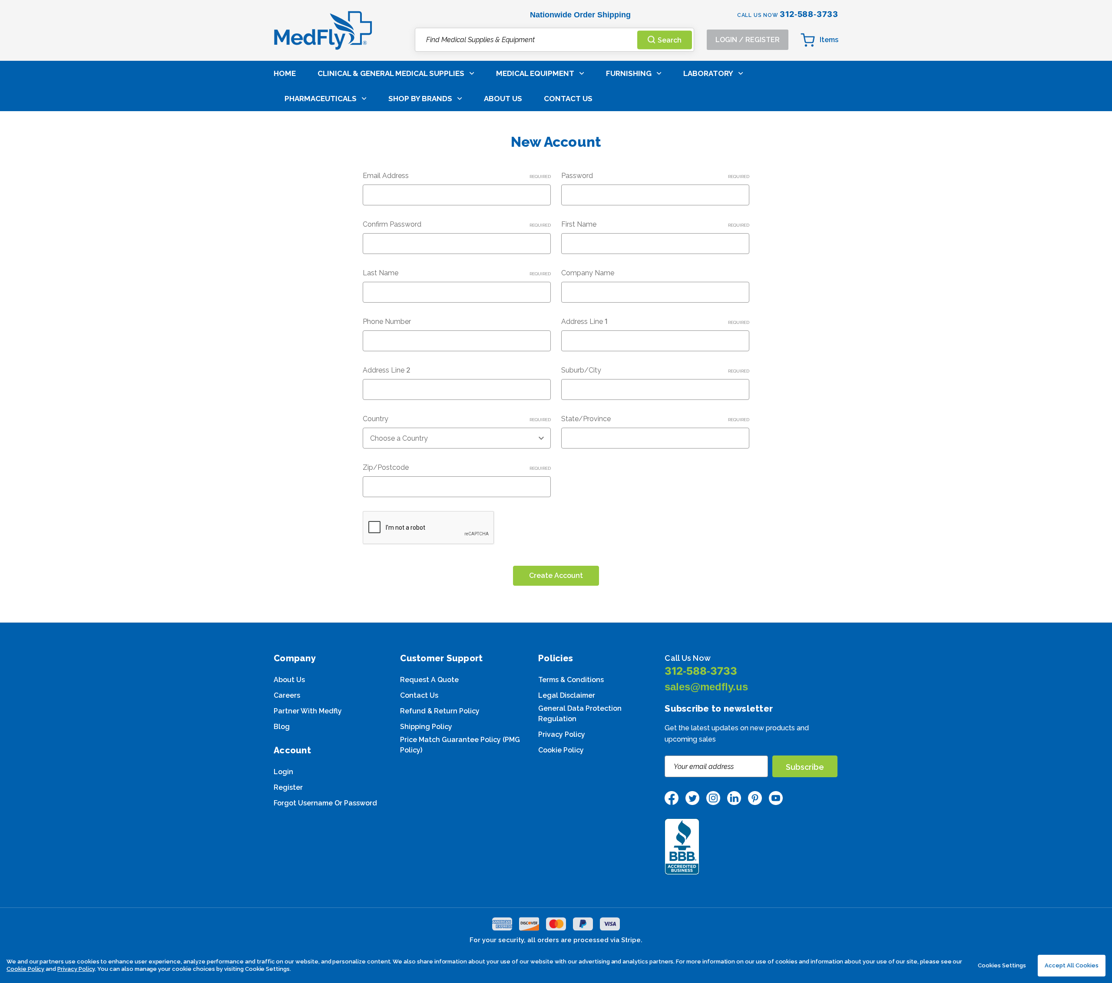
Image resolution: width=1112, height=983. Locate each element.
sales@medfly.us (706, 687)
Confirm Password (457, 224)
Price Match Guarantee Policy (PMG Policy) (460, 745)
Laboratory (708, 73)
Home (285, 73)
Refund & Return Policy (440, 711)
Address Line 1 (655, 321)
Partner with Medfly (308, 711)
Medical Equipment (535, 73)
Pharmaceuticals (321, 98)
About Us (503, 98)
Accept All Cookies (1072, 965)
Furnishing (629, 73)
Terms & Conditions (571, 680)
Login (283, 772)
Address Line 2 (386, 370)
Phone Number (387, 321)
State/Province (655, 419)
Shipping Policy (426, 726)
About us (289, 680)
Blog (282, 726)
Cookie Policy (561, 750)
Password (655, 176)
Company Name (587, 273)
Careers (287, 695)
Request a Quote (429, 680)
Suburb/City (655, 370)
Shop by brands (420, 98)
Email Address (457, 176)
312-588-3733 (701, 671)
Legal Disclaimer (566, 695)
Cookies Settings (1002, 965)
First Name (655, 224)
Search (670, 40)
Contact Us (568, 98)
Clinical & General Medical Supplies (391, 73)
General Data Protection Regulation (580, 713)
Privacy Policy (561, 734)
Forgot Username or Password (325, 803)
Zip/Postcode (457, 467)
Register (288, 787)
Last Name (457, 273)
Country (457, 419)
